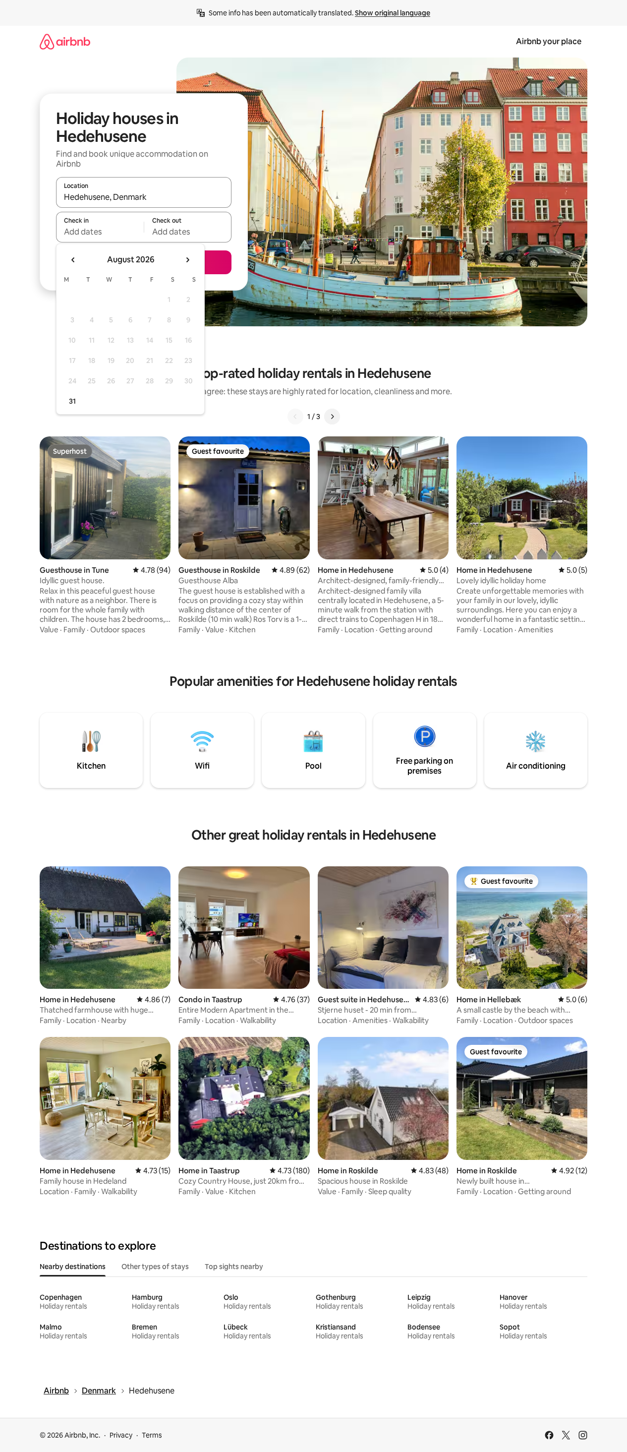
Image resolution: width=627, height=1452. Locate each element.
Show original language (392, 12)
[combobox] (144, 197)
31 (72, 401)
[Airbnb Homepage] (65, 41)
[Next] (332, 416)
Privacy (121, 1435)
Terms (152, 1435)
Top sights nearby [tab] (234, 1266)
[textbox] (100, 232)
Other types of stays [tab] (155, 1266)
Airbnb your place (548, 41)
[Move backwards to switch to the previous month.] (73, 260)
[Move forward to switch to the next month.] (187, 260)
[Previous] (295, 416)
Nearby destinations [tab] (73, 1266)
